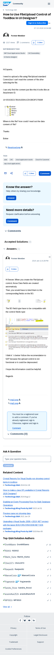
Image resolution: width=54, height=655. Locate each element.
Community (18, 4)
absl (5, 160)
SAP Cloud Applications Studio (14, 53)
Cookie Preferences (13, 649)
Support (40, 642)
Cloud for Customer (42, 160)
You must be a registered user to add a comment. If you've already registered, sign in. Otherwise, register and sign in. (25, 418)
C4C (11, 160)
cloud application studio (24, 160)
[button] (34, 42)
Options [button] (49, 23)
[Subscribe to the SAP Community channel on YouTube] (29, 620)
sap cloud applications (12, 163)
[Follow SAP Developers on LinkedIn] (34, 620)
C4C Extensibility (34, 53)
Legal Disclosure (40, 635)
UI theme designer (10, 57)
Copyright (13, 635)
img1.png (14, 403)
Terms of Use (40, 628)
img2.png (14, 400)
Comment (45, 173)
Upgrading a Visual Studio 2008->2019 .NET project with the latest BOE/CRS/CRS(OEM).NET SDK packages (25, 525)
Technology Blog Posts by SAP (18, 508)
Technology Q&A (11, 10)
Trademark (13, 642)
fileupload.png (14, 147)
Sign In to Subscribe (37, 23)
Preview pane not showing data (17, 513)
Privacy (13, 628)
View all (6, 607)
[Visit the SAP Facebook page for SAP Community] (20, 620)
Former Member (18, 36)
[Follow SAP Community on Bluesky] (25, 620)
